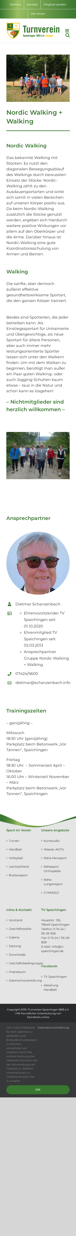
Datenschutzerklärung (21, 980)
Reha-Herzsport (55, 858)
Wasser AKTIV (54, 849)
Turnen (14, 841)
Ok (38, 1090)
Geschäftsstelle (20, 929)
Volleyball (16, 858)
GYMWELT (51, 893)
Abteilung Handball (51, 987)
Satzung (15, 946)
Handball (15, 849)
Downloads (17, 955)
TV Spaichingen (55, 977)
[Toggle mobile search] (67, 35)
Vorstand (15, 920)
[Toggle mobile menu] (67, 31)
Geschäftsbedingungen (21, 963)
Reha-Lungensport (53, 882)
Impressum (17, 972)
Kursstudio (52, 841)
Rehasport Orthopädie (52, 869)
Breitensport (18, 875)
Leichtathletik (19, 867)
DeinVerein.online (38, 1017)
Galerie (14, 937)
